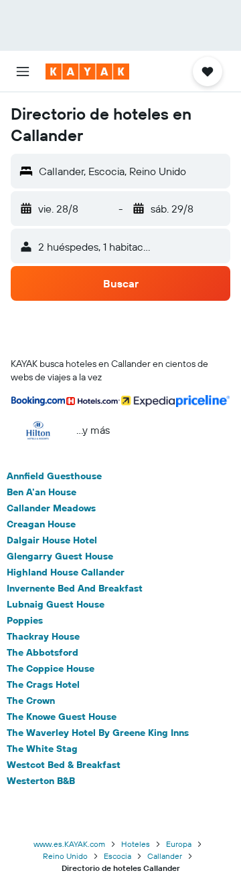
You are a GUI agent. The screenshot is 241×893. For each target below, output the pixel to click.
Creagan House (41, 524)
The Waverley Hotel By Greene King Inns (98, 733)
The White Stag (42, 749)
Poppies (25, 620)
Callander (164, 856)
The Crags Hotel (43, 684)
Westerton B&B (41, 781)
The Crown (31, 700)
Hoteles (135, 844)
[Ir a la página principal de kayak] (87, 71)
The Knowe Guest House (61, 717)
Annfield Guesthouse (54, 476)
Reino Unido (65, 856)
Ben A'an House (41, 492)
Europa (178, 844)
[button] (22, 71)
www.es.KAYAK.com (69, 844)
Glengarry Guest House (60, 556)
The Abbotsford (42, 652)
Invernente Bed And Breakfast (75, 588)
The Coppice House (50, 668)
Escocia (117, 856)
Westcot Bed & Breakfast (63, 765)
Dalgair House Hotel (52, 540)
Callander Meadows (51, 508)
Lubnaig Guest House (55, 604)
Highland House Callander (66, 572)
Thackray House (43, 636)
